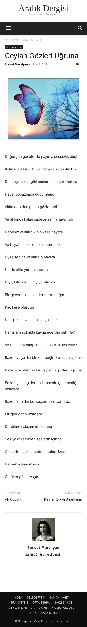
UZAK (32, 613)
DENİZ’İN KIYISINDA (21, 608)
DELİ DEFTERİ (32, 40)
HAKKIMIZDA (49, 613)
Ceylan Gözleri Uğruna (42, 55)
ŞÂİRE (43, 608)
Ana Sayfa (11, 40)
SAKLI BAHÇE (63, 602)
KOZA (18, 597)
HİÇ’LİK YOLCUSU (63, 608)
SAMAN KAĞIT (59, 597)
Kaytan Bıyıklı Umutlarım (63, 499)
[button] (8, 28)
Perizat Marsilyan (16, 64)
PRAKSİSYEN (19, 602)
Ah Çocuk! (13, 499)
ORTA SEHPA (41, 602)
